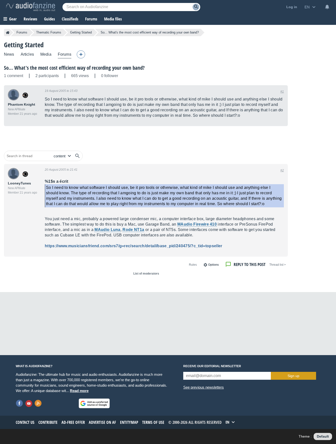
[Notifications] (327, 7)
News (9, 54)
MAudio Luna (107, 230)
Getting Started (81, 32)
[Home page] (8, 32)
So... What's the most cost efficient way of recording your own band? (74, 67)
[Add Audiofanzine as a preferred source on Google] (94, 403)
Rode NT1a (133, 230)
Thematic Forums (48, 32)
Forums (21, 32)
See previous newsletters (203, 387)
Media (45, 54)
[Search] (196, 7)
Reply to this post (249, 264)
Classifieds (70, 19)
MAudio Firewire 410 (197, 224)
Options (213, 264)
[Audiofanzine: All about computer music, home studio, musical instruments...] (30, 6)
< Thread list (277, 264)
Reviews (30, 19)
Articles (27, 54)
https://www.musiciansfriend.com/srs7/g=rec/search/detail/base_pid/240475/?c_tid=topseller (133, 246)
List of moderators (146, 273)
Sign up (293, 376)
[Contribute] (81, 54)
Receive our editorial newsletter (212, 366)
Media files (113, 19)
